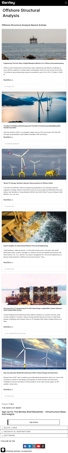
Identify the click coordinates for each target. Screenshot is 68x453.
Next (12, 404)
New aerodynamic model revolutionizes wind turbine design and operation (31, 373)
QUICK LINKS (10, 428)
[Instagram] (43, 446)
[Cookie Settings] (3, 450)
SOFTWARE (9, 435)
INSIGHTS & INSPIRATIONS (17, 432)
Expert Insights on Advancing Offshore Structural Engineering (26, 246)
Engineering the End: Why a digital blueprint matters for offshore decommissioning (34, 63)
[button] (34, 428)
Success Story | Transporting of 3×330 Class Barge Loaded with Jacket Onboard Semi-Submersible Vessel (33, 309)
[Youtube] (38, 446)
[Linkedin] (29, 446)
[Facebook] (25, 446)
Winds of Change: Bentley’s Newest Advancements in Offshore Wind (28, 183)
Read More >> (8, 80)
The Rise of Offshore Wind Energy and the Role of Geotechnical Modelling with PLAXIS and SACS (32, 126)
